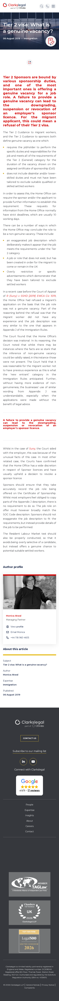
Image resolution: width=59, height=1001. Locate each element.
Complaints (29, 988)
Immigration (30, 38)
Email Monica (18, 632)
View (17, 626)
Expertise (29, 810)
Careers (30, 826)
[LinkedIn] (23, 761)
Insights (29, 815)
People (29, 804)
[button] (29, 786)
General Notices (32, 985)
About (29, 821)
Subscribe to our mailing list (29, 751)
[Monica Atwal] (29, 592)
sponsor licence (28, 428)
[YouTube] (33, 761)
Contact (29, 831)
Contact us (29, 738)
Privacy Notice (48, 985)
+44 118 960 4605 (20, 637)
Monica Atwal (10, 674)
